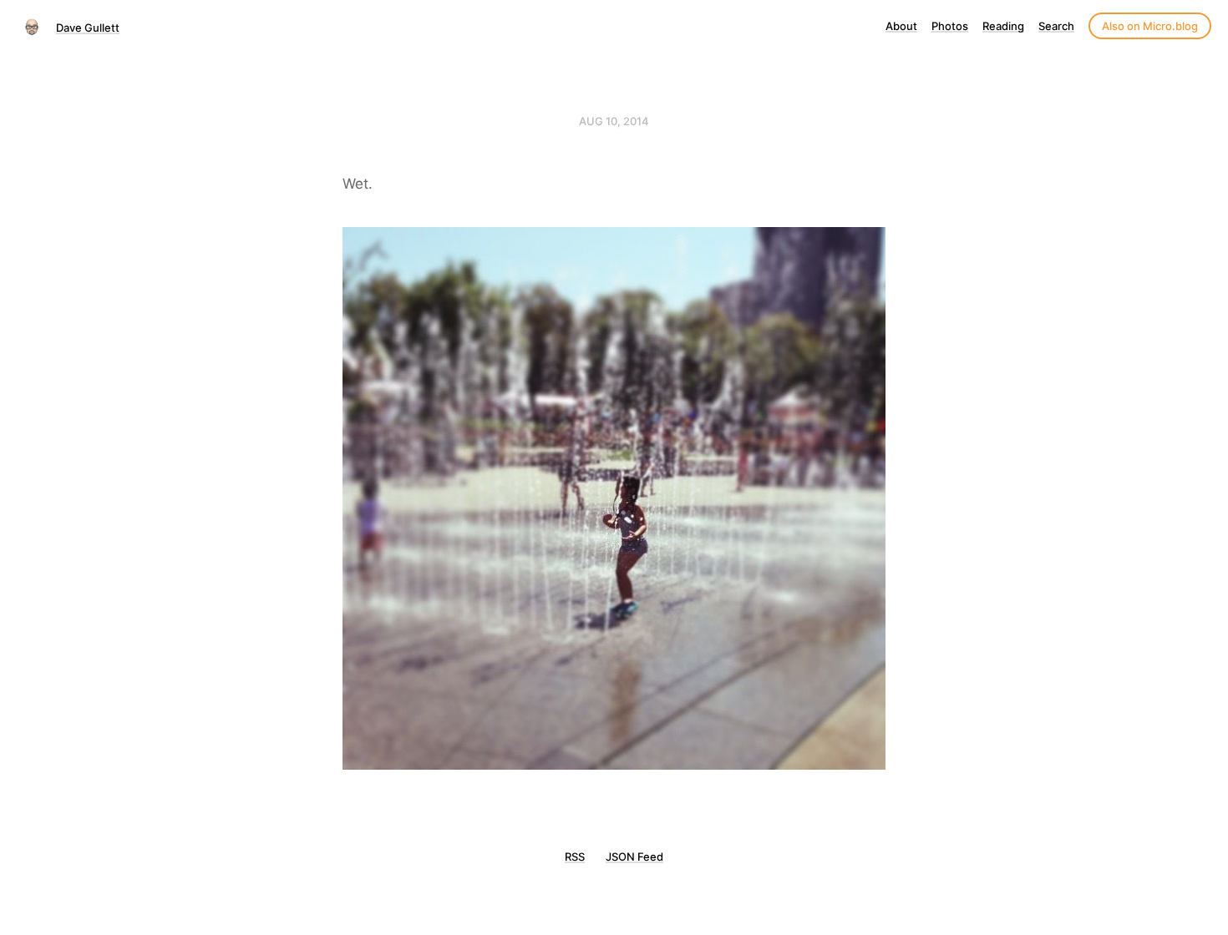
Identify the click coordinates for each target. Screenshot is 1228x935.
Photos (949, 26)
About (901, 26)
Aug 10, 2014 (614, 121)
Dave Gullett (87, 27)
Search (1056, 26)
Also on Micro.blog (1150, 26)
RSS (575, 856)
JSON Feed (634, 856)
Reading (1003, 26)
